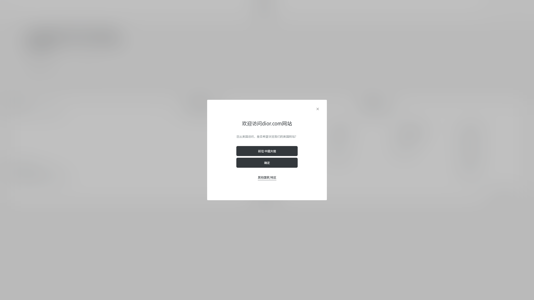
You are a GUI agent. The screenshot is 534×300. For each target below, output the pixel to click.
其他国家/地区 (267, 177)
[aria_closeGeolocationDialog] (317, 108)
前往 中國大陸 (267, 151)
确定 (267, 163)
